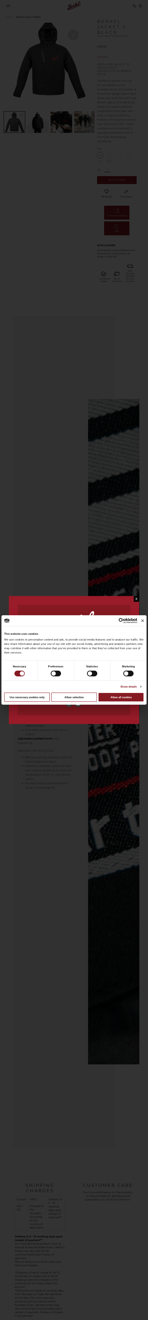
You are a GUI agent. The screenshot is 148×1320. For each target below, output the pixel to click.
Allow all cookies (121, 697)
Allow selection (74, 697)
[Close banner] (142, 620)
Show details (128, 686)
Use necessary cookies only (27, 697)
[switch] (56, 674)
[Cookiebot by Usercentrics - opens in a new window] (121, 620)
